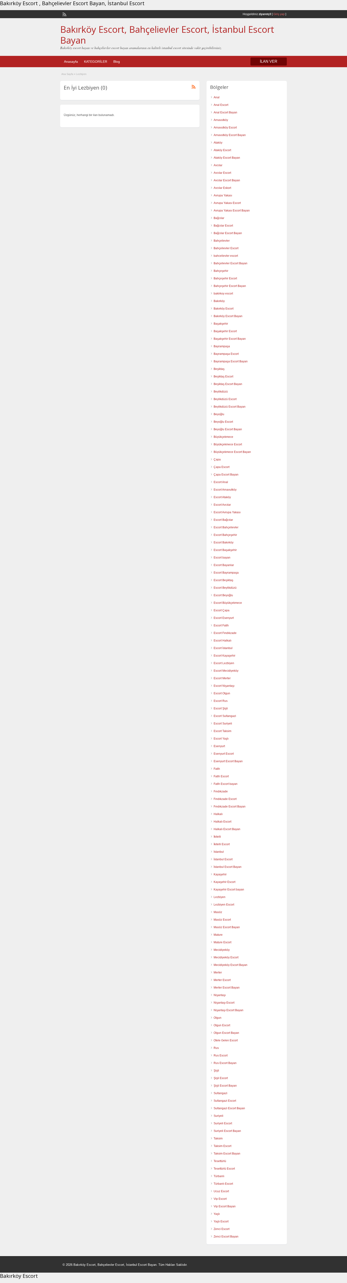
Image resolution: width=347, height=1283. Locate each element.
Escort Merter (222, 678)
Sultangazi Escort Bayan (229, 1108)
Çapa (217, 459)
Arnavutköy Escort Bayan (230, 135)
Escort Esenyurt (224, 618)
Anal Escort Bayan (225, 112)
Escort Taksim (222, 731)
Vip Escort (220, 1198)
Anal (217, 97)
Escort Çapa (221, 610)
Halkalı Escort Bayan (227, 829)
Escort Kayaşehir (224, 655)
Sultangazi (220, 1093)
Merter (218, 972)
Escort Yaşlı (221, 738)
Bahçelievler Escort (226, 248)
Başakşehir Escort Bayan (230, 338)
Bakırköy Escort (223, 308)
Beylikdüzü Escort (225, 399)
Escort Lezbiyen (224, 663)
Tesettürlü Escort (224, 1168)
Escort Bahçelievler (226, 527)
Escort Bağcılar (223, 519)
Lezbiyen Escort (224, 904)
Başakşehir (221, 323)
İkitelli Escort (222, 844)
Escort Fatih (221, 625)
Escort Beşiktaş (223, 580)
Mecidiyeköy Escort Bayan (230, 965)
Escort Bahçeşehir (225, 535)
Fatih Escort (221, 776)
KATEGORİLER (95, 61)
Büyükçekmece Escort (228, 444)
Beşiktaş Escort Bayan (228, 384)
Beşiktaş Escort (223, 376)
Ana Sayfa (67, 74)
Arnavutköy (221, 120)
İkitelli (217, 836)
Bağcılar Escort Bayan (228, 233)
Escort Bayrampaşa (226, 572)
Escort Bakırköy (223, 542)
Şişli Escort (221, 1078)
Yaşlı (217, 1214)
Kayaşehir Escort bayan (229, 889)
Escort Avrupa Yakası (227, 512)
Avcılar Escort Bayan (227, 180)
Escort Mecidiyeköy (226, 670)
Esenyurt (219, 746)
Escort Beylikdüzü (225, 587)
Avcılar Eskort (222, 188)
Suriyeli (218, 1115)
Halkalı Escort (222, 821)
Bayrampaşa (222, 346)
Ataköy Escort (222, 150)
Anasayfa (71, 61)
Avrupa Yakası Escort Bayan (232, 210)
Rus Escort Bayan (225, 1063)
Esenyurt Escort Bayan (228, 761)
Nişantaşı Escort (224, 1002)
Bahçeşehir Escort (225, 278)
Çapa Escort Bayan (226, 474)
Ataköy (218, 142)
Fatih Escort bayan (225, 784)
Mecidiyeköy (222, 950)
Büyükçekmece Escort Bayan (232, 452)
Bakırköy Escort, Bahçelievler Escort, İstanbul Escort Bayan (167, 34)
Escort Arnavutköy (225, 489)
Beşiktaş (219, 369)
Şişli (216, 1070)
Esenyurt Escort (224, 753)
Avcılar (218, 165)
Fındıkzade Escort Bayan (229, 806)
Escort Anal (221, 482)
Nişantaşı (220, 995)
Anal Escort (221, 105)
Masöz (218, 912)
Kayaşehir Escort (224, 882)
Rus (216, 1048)
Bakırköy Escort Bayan (228, 316)
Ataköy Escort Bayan (227, 157)
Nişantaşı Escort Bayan (228, 1010)
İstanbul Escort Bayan (227, 867)
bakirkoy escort (223, 293)
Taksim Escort (222, 1146)
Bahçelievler (222, 240)
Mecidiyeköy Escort (226, 957)
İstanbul (219, 851)
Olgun (217, 1017)
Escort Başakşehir (225, 550)
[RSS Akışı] (64, 14)
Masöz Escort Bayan (227, 927)
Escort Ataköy (222, 497)
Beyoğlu (219, 414)
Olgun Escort (222, 1025)
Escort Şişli (221, 708)
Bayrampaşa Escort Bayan (231, 361)
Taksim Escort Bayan (227, 1153)
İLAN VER (268, 61)
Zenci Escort (221, 1229)
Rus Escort (221, 1055)
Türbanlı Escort (223, 1183)
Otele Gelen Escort (226, 1040)
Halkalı (218, 814)
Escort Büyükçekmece (228, 602)
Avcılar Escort (222, 172)
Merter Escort (222, 980)
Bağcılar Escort (223, 225)
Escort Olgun (222, 693)
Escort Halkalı (222, 640)
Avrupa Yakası (223, 195)
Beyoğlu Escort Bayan (228, 429)
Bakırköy (219, 301)
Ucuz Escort (221, 1191)
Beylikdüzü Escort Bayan (229, 406)
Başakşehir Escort (225, 331)
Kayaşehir (220, 874)
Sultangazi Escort (225, 1100)
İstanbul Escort (223, 859)
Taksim (218, 1138)
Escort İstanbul (223, 648)
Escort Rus (221, 701)
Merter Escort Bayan (227, 987)
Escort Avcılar (222, 504)
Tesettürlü (220, 1161)
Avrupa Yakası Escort (227, 203)
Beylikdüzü (221, 391)
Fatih (217, 768)
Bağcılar (219, 218)
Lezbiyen (219, 897)
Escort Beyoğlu (223, 595)
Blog (116, 61)
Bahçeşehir (221, 271)
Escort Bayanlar (224, 565)
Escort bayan (222, 557)
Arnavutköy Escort (225, 127)
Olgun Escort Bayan (226, 1033)
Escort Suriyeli (223, 723)
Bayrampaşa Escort (226, 354)
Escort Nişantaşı (224, 685)
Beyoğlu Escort (223, 421)
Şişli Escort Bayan (225, 1085)
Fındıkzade (221, 791)
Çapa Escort (221, 467)
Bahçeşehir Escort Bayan (230, 286)
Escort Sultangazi (225, 716)
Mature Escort (222, 942)
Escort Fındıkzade (225, 633)
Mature (218, 934)
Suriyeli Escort (223, 1123)
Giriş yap (279, 14)
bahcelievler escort (226, 255)
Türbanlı (219, 1176)
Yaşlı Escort (221, 1221)
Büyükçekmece (223, 437)
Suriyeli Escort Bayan (227, 1131)
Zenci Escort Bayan (226, 1236)
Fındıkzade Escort (225, 799)
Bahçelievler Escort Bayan (230, 263)
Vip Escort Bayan (225, 1206)
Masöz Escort (222, 919)
